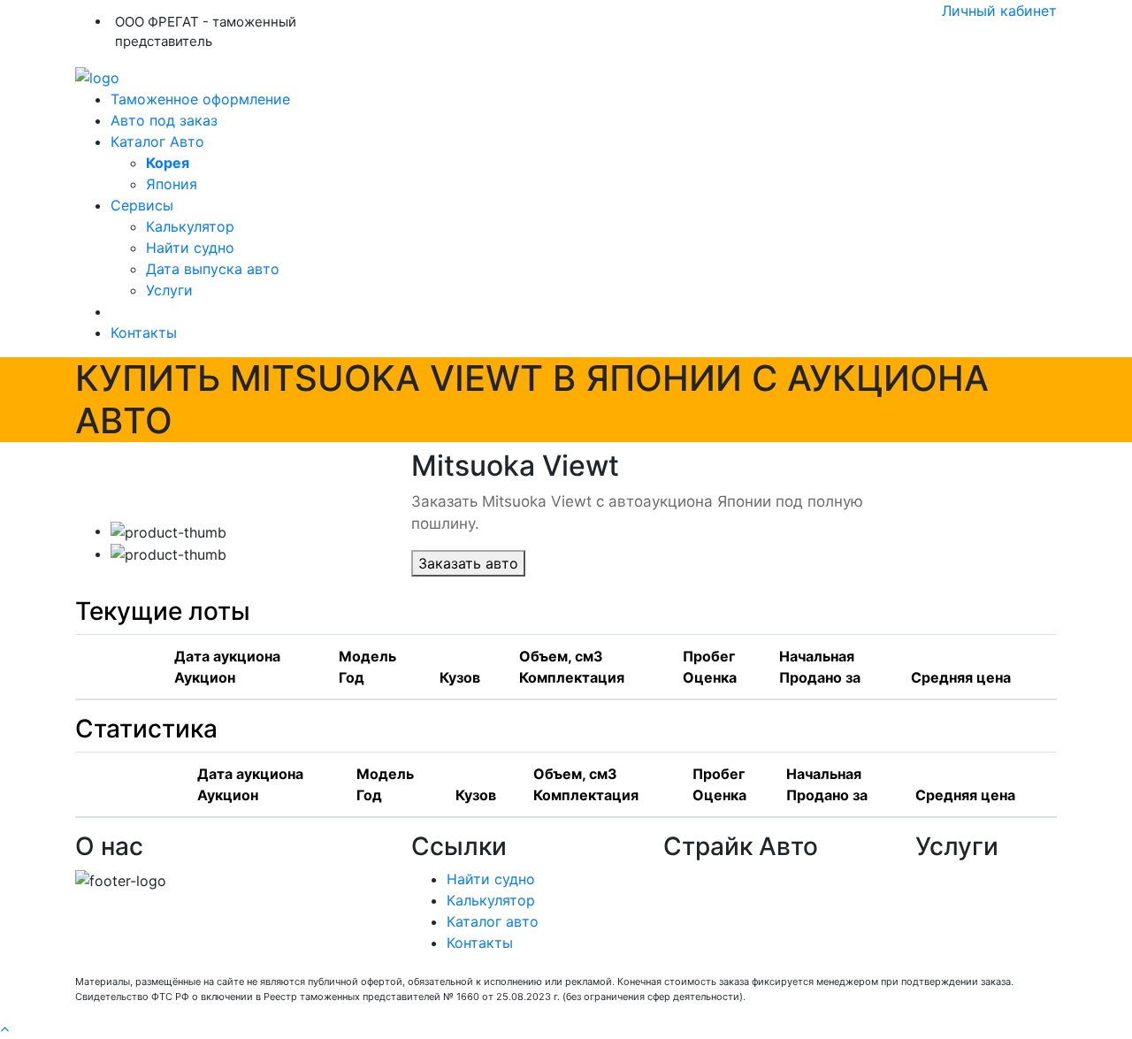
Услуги (169, 290)
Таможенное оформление (200, 99)
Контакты (144, 332)
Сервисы (142, 205)
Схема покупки (716, 900)
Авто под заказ (164, 120)
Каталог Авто (157, 141)
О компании (705, 879)
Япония (171, 184)
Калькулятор (190, 226)
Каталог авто (493, 921)
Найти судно (190, 247)
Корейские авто (719, 921)
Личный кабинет (999, 10)
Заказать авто (468, 563)
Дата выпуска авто (212, 269)
